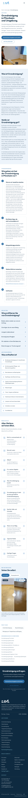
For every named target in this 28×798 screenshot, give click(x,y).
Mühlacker (3, 762)
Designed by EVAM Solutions (20, 796)
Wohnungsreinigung (6, 740)
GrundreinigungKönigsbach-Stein (9, 654)
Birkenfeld (17, 757)
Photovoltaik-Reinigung (7, 733)
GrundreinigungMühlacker (7, 647)
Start (2, 10)
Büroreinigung (4, 737)
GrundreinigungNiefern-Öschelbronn (10, 645)
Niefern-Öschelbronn (20, 759)
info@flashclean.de (6, 785)
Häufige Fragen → (5, 771)
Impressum (12, 794)
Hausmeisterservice (6, 731)
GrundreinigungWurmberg (7, 661)
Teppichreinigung (5, 742)
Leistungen (7, 10)
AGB (24, 794)
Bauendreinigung (19, 627)
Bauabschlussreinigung (6, 735)
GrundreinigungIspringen (7, 642)
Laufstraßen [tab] (5, 575)
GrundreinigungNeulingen (20, 656)
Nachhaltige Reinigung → (7, 749)
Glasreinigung (4, 724)
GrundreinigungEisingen (7, 656)
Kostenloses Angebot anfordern (12, 37)
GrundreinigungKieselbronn (8, 658)
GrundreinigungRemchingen (8, 649)
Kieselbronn (4, 769)
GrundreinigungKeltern (6, 652)
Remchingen (17, 762)
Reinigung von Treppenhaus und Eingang (12, 631)
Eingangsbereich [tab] (15, 575)
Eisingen (3, 766)
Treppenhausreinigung (6, 728)
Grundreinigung (5, 726)
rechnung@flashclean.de (7, 787)
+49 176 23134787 (8, 41)
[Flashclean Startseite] (5, 3)
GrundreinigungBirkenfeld (7, 640)
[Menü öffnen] (24, 2)
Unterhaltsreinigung (7, 627)
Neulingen (17, 766)
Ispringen (3, 759)
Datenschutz (19, 794)
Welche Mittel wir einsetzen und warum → (15, 283)
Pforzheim (3, 757)
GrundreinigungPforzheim (7, 638)
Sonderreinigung (5, 744)
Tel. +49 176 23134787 (6, 782)
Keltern (3, 764)
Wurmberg (17, 769)
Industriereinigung (5, 747)
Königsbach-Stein (19, 764)
